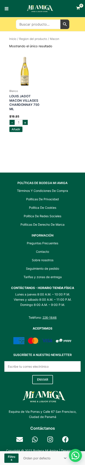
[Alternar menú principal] (6, 8)
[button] (42, 379)
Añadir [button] (16, 129)
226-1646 (49, 317)
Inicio (12, 39)
